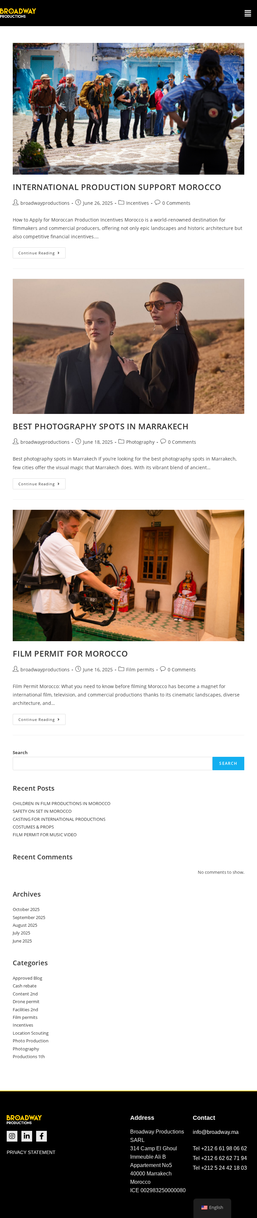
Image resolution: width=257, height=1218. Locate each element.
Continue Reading (42, 251)
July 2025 (21, 933)
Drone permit (26, 1001)
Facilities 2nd (25, 1010)
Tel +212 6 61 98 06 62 (220, 1148)
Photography (140, 442)
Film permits (140, 669)
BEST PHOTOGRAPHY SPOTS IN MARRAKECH (100, 426)
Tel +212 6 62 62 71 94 (220, 1158)
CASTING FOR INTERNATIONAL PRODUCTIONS (59, 819)
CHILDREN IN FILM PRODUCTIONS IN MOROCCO (61, 803)
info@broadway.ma (216, 1132)
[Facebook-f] (41, 1136)
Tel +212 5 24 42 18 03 (220, 1168)
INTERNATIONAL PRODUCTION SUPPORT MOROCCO (117, 186)
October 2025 (26, 909)
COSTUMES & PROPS (33, 827)
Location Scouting (31, 1033)
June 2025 (22, 941)
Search (20, 752)
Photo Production (31, 1041)
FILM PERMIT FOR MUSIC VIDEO (45, 835)
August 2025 (25, 925)
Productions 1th (29, 1056)
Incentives (137, 203)
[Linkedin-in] (26, 1136)
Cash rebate (24, 986)
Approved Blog (27, 978)
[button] (248, 13)
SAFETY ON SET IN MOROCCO (42, 811)
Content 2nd (25, 994)
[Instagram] (12, 1136)
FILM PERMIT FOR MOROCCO (70, 653)
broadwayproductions (45, 203)
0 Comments (176, 203)
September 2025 (29, 917)
